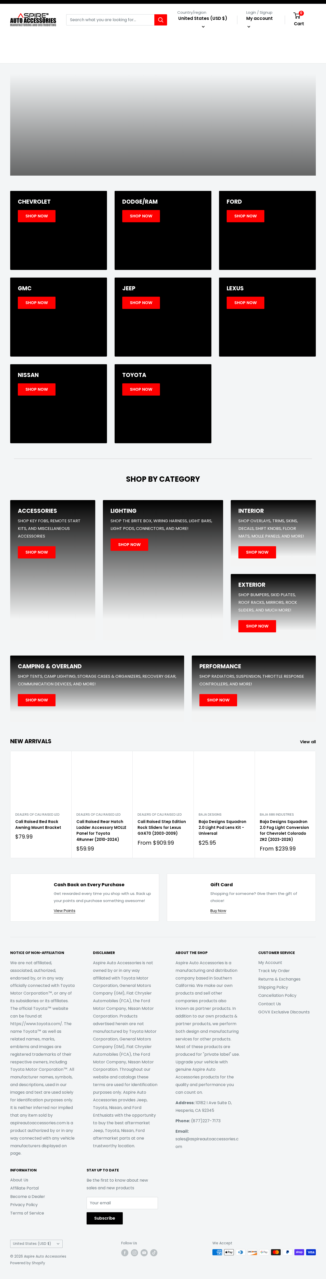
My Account (270, 962)
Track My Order (274, 971)
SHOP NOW (163, 143)
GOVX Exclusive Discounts (284, 1012)
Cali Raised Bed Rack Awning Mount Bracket (38, 824)
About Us (19, 1180)
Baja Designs (210, 814)
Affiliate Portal (24, 1188)
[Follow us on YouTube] (144, 1252)
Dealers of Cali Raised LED (37, 814)
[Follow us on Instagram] (134, 1252)
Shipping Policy (273, 987)
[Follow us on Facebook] (124, 1252)
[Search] (160, 19)
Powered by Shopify (27, 1262)
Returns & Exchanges (279, 979)
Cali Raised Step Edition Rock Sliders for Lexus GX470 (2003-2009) (162, 827)
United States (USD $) (32, 1243)
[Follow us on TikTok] (153, 1252)
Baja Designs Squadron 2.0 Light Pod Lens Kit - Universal (222, 827)
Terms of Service (27, 1213)
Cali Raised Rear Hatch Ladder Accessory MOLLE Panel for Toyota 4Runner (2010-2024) (101, 830)
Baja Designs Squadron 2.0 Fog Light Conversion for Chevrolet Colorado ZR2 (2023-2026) (284, 830)
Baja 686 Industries (277, 814)
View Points (64, 910)
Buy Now (218, 910)
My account (259, 18)
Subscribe (104, 1218)
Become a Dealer (27, 1196)
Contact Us (269, 1004)
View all (308, 742)
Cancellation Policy (277, 995)
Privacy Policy (24, 1205)
